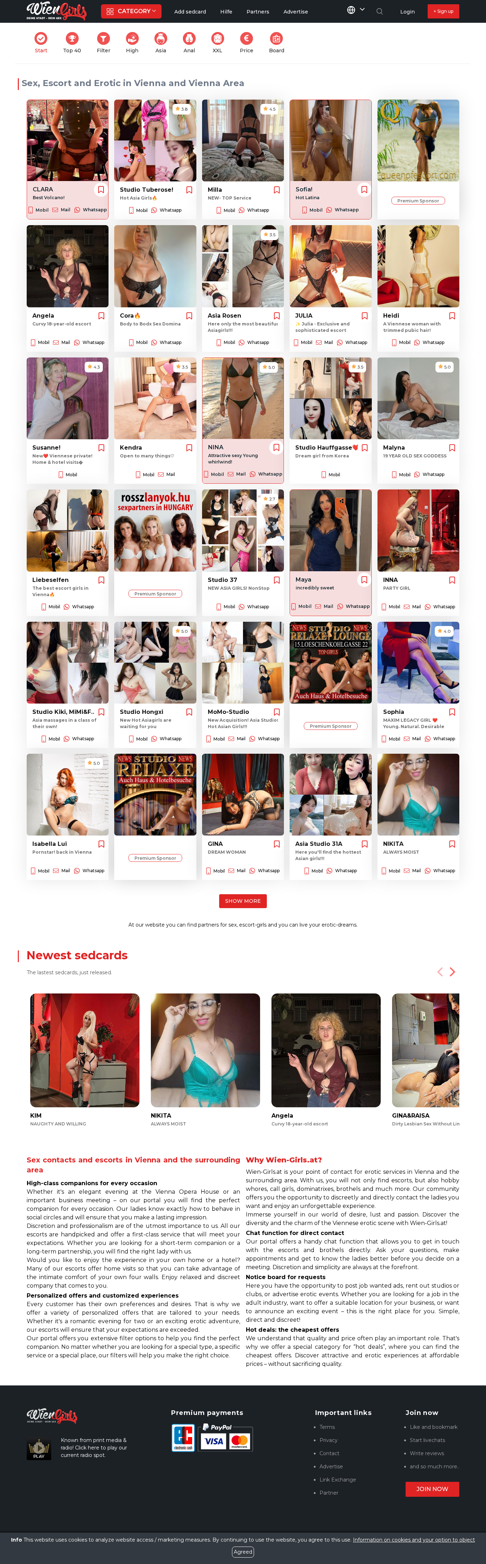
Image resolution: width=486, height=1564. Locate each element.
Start (43, 43)
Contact (329, 1453)
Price (249, 43)
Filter (106, 43)
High (134, 43)
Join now (432, 1489)
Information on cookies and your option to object (414, 1540)
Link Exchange (337, 1479)
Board (279, 43)
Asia (163, 43)
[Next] (451, 972)
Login (407, 12)
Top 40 (74, 43)
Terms (327, 1427)
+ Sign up (443, 11)
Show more (243, 901)
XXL (220, 43)
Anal (192, 43)
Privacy (328, 1440)
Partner (328, 1493)
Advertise (331, 1466)
